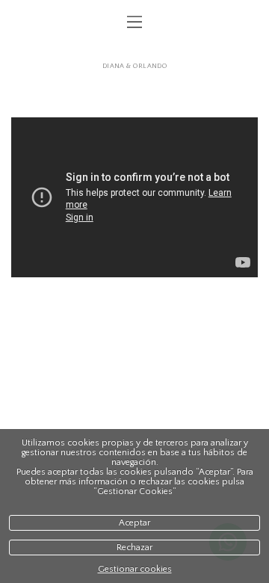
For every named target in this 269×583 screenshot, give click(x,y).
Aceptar (134, 523)
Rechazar (134, 547)
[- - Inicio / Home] (134, 50)
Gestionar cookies (135, 569)
